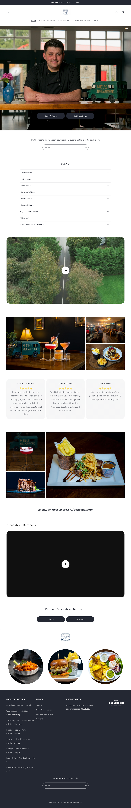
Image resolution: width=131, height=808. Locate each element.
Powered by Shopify (75, 802)
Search (39, 705)
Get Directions (80, 116)
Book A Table (51, 116)
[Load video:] (65, 270)
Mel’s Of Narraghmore (61, 802)
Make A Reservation (44, 710)
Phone (51, 619)
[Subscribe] (85, 147)
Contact (39, 719)
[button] (9, 12)
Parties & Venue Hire (44, 714)
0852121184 (86, 709)
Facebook (80, 619)
